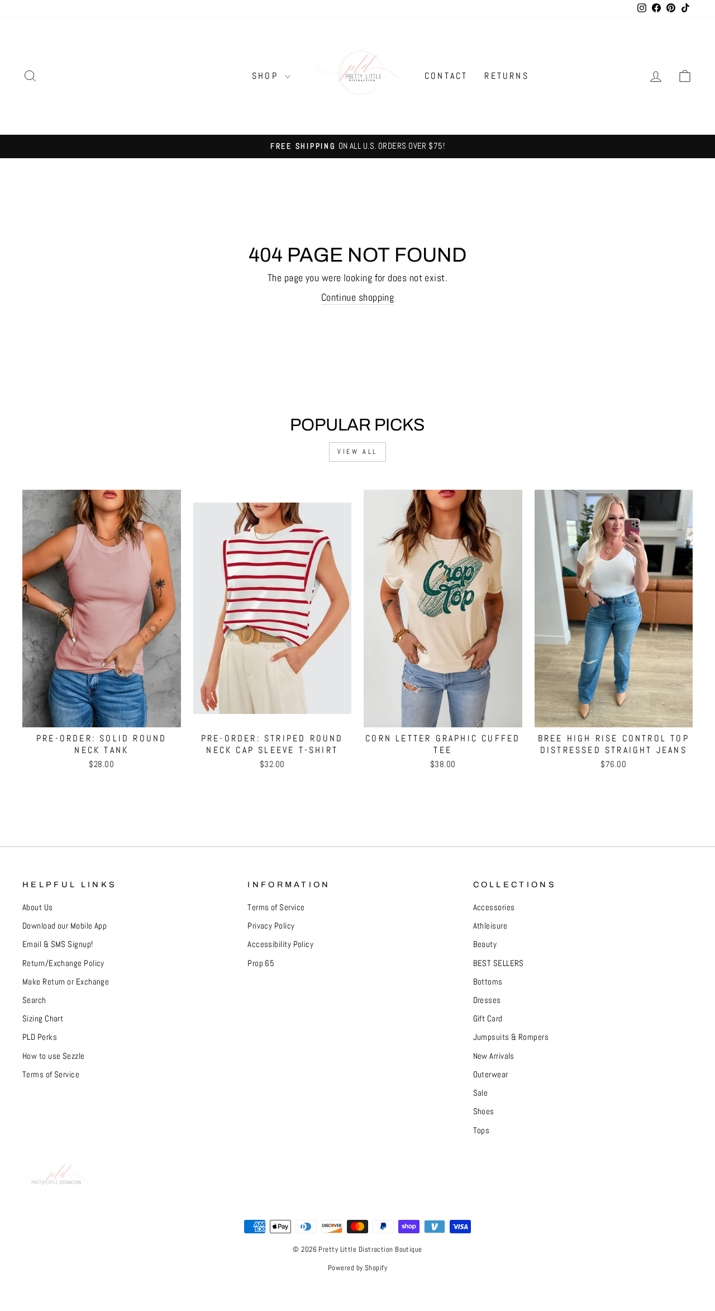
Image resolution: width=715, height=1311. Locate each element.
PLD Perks (39, 1037)
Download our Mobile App (64, 925)
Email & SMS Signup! (57, 944)
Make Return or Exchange (65, 981)
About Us (37, 907)
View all (357, 451)
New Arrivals (493, 1056)
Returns (506, 76)
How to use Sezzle (53, 1056)
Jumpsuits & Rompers (511, 1037)
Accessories (494, 907)
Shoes (483, 1111)
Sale (480, 1093)
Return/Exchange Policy (63, 963)
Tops (481, 1130)
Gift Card (488, 1018)
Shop (267, 76)
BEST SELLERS (498, 963)
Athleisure (490, 925)
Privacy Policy (270, 925)
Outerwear (490, 1074)
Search (34, 1000)
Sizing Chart (42, 1018)
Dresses (487, 1000)
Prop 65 (260, 963)
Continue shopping (357, 297)
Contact (446, 76)
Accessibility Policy (280, 944)
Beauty (485, 944)
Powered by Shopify (357, 1267)
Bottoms (488, 981)
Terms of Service (50, 1074)
